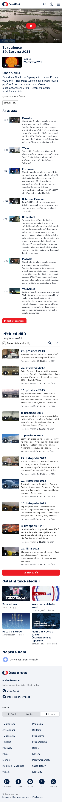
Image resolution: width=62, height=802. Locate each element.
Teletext (6, 741)
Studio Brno (38, 735)
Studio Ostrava (39, 741)
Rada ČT (36, 747)
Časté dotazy (39, 765)
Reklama (36, 729)
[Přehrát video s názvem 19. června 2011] (31, 26)
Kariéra (36, 753)
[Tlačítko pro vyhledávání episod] (50, 343)
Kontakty (37, 771)
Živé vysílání (8, 729)
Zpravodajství (10, 102)
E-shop (6, 759)
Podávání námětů (41, 759)
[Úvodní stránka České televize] (15, 673)
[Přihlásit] (51, 4)
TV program (8, 723)
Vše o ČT (6, 771)
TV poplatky (8, 735)
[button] (31, 26)
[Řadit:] (57, 342)
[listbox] (31, 714)
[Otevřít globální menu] (58, 4)
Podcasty (7, 747)
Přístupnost (38, 797)
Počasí (5, 753)
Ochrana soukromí (20, 797)
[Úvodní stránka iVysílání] (11, 4)
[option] (12, 714)
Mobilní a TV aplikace (13, 765)
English (5, 797)
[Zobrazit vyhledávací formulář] (44, 4)
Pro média (37, 723)
